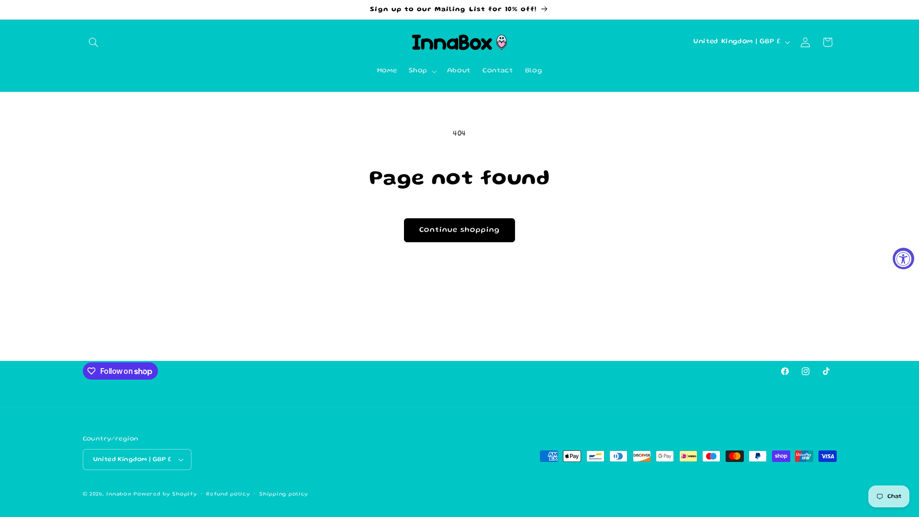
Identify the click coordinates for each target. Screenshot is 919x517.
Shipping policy (283, 494)
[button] (94, 42)
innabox (118, 494)
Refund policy (228, 494)
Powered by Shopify (165, 494)
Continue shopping (459, 230)
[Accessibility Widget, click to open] (903, 259)
